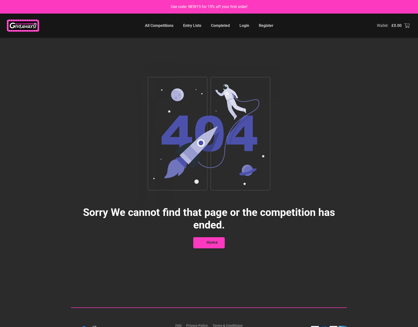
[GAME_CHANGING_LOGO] (23, 25)
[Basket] (407, 26)
